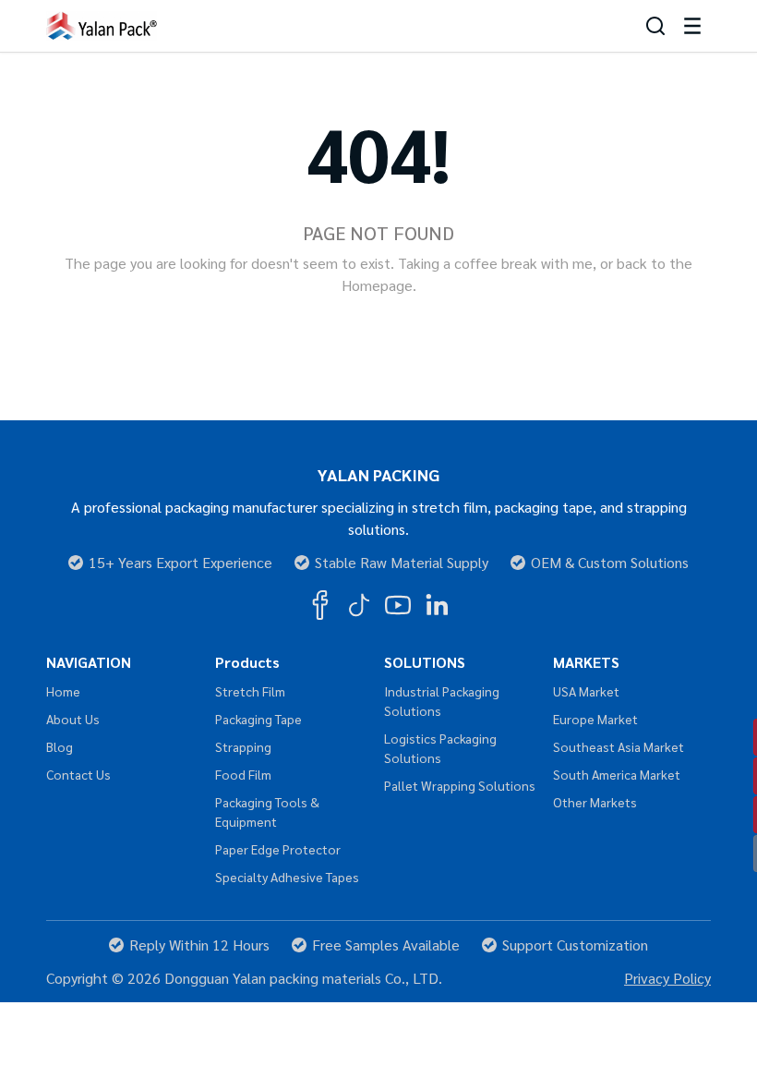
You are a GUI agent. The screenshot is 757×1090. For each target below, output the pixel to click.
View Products (449, 328)
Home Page (307, 328)
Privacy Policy (667, 977)
